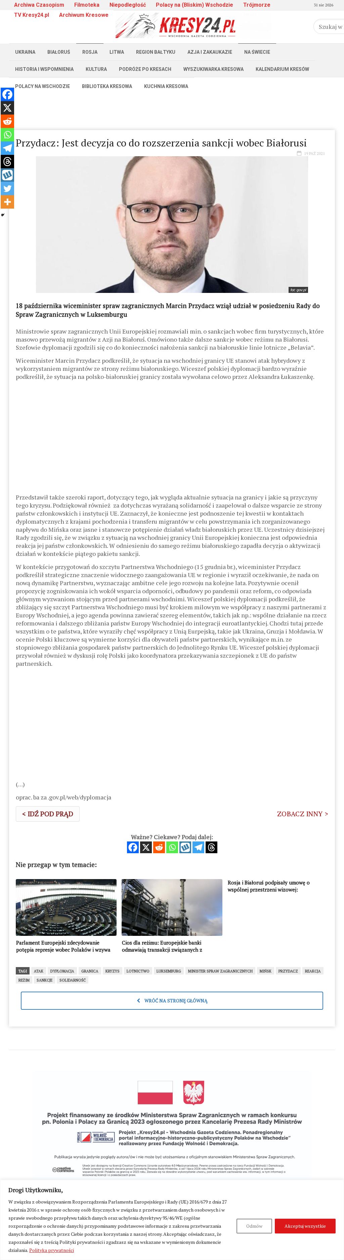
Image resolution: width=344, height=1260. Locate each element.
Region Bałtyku (155, 52)
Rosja (89, 52)
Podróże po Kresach (145, 69)
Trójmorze (256, 5)
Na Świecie (257, 52)
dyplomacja (62, 971)
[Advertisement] (172, 110)
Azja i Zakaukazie (209, 52)
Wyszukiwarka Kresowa (213, 69)
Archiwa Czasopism (39, 5)
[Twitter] (7, 188)
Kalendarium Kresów (282, 69)
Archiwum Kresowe (84, 15)
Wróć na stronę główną (175, 1000)
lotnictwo (138, 971)
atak (38, 971)
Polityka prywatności (51, 1250)
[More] (7, 202)
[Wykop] (185, 847)
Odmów (254, 1226)
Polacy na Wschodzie (42, 86)
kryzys (112, 971)
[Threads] (211, 847)
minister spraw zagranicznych (220, 971)
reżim (24, 980)
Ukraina (25, 52)
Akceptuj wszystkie (305, 1226)
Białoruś (58, 52)
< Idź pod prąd (47, 813)
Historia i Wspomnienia (44, 69)
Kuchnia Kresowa (166, 86)
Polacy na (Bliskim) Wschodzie (194, 5)
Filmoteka (86, 5)
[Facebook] (133, 847)
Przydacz (288, 971)
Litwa (117, 52)
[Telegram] (198, 847)
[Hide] (2, 215)
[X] (146, 847)
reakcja (313, 971)
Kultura (96, 69)
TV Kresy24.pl (31, 15)
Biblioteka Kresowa (107, 86)
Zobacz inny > (302, 813)
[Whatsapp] (172, 847)
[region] (172, 1220)
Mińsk (265, 971)
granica (89, 971)
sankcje (44, 980)
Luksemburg (169, 971)
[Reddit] (159, 847)
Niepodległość (128, 5)
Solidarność (72, 980)
